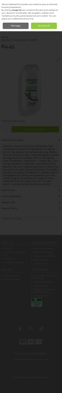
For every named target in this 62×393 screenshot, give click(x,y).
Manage (16, 25)
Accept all (44, 25)
